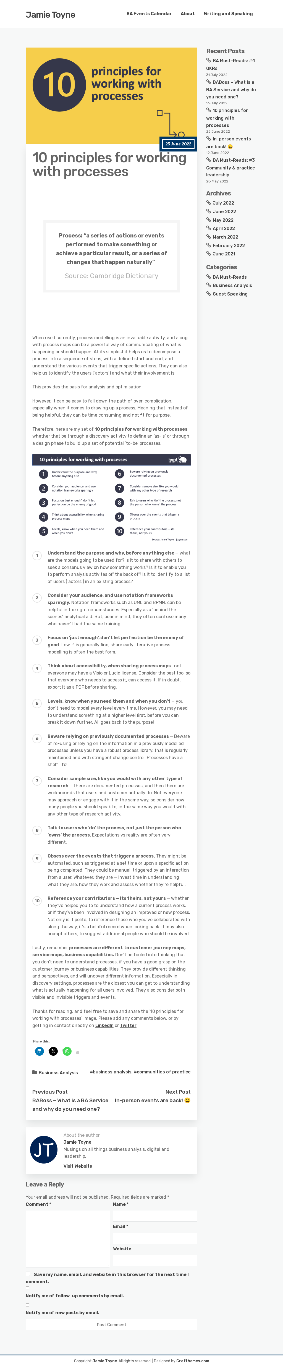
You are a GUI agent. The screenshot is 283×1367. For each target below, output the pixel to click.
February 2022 (229, 245)
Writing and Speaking (228, 13)
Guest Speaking (230, 294)
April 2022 (224, 228)
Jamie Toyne (50, 14)
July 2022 (223, 203)
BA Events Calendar (149, 13)
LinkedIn (104, 1025)
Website (122, 1248)
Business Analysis (58, 1072)
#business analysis (111, 1072)
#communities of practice (162, 1072)
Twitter (128, 1025)
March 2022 (225, 237)
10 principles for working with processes (227, 118)
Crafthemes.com (192, 1361)
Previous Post (50, 1092)
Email (120, 1226)
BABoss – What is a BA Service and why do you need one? (231, 90)
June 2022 (224, 211)
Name (121, 1204)
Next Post (178, 1092)
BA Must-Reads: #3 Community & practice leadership (230, 167)
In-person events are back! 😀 (153, 1100)
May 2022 (223, 220)
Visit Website (78, 1166)
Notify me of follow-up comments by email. (75, 1295)
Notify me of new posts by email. (62, 1312)
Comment (38, 1204)
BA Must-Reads (230, 277)
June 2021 (224, 254)
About (188, 13)
